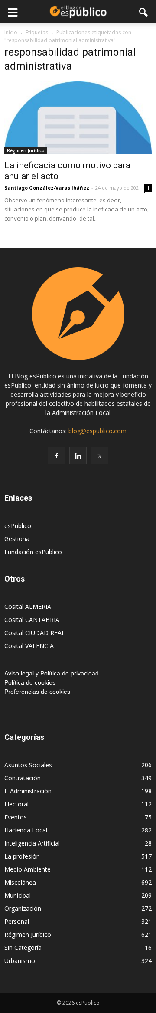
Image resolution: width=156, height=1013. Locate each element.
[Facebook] (56, 455)
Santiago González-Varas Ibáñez (46, 187)
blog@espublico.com (97, 431)
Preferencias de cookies (37, 691)
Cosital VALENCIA (29, 646)
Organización (22, 908)
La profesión (22, 856)
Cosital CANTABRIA (31, 619)
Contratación (22, 778)
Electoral (16, 804)
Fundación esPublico (33, 552)
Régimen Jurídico (26, 150)
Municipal (17, 895)
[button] (144, 11)
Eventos (15, 817)
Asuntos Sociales (28, 765)
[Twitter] (99, 455)
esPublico (17, 526)
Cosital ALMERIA (27, 606)
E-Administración (28, 791)
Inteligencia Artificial (32, 843)
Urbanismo (19, 960)
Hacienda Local (25, 830)
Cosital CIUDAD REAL (34, 633)
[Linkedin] (78, 455)
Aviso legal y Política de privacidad (51, 673)
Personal (16, 921)
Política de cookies (29, 682)
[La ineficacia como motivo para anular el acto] (78, 117)
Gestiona (16, 539)
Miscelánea (20, 882)
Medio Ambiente (27, 869)
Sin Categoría (23, 947)
